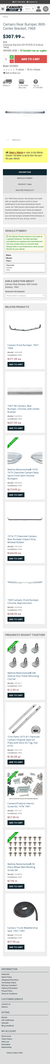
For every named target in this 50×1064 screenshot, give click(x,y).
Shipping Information (10, 980)
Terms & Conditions (9, 994)
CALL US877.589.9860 (38, 86)
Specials (5, 1023)
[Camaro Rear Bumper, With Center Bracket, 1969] (25, 112)
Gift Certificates (8, 1020)
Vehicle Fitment (25, 178)
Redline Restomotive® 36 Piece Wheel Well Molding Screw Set (21, 867)
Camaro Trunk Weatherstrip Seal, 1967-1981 (23, 929)
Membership (7, 1047)
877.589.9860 (19, 2)
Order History (7, 1039)
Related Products (25, 190)
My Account (6, 1036)
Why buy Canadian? (9, 985)
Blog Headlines (8, 1026)
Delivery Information (10, 988)
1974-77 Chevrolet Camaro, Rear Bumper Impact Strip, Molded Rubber (22, 539)
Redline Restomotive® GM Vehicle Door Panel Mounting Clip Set (23, 676)
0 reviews (20, 69)
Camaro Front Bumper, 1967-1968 (23, 346)
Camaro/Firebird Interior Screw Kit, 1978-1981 (21, 805)
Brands (4, 1017)
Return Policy (7, 977)
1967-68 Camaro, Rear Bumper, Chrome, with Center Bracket (24, 408)
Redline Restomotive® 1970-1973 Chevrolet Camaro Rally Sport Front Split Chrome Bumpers (23, 474)
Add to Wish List (12, 73)
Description (25, 172)
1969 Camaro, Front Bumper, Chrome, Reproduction (23, 601)
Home (5, 17)
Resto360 (5, 974)
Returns (5, 1007)
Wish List (5, 1042)
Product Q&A (25, 184)
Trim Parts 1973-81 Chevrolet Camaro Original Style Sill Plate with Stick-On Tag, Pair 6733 (24, 741)
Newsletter (6, 1044)
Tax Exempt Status (9, 983)
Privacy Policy (7, 991)
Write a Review (33, 69)
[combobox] (25, 295)
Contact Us (32, 2)
